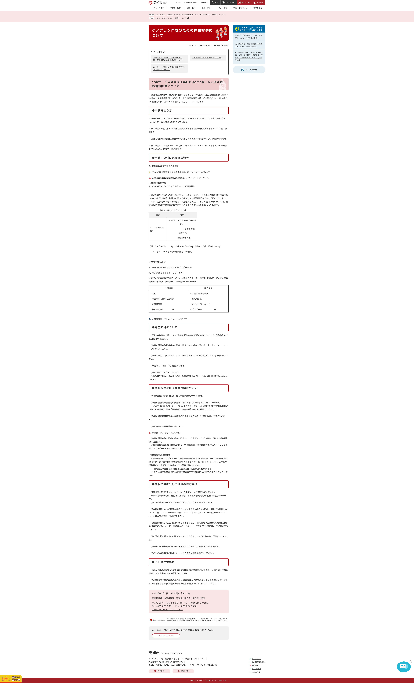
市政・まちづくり (240, 8)
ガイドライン (256, 669)
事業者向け (257, 8)
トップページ (160, 15)
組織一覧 (170, 15)
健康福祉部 (157, 598)
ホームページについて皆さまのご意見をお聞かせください (168, 68)
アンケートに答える (166, 635)
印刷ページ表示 (223, 45)
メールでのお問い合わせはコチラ (167, 610)
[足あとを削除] (188, 18)
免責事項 (255, 665)
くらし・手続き (158, 8)
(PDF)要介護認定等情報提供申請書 (168, 178)
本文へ (178, 2)
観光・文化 (206, 8)
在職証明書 (157, 319)
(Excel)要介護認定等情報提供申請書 (169, 172)
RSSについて (256, 672)
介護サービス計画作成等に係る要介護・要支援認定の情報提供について (167, 59)
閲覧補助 (204, 2)
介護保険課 (189, 15)
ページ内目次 (159, 52)
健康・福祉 (191, 8)
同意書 (155, 433)
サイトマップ (256, 659)
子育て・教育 (175, 8)
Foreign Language (191, 2)
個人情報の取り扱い (258, 662)
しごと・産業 (222, 8)
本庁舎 (192, 603)
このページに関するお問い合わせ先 (206, 57)
